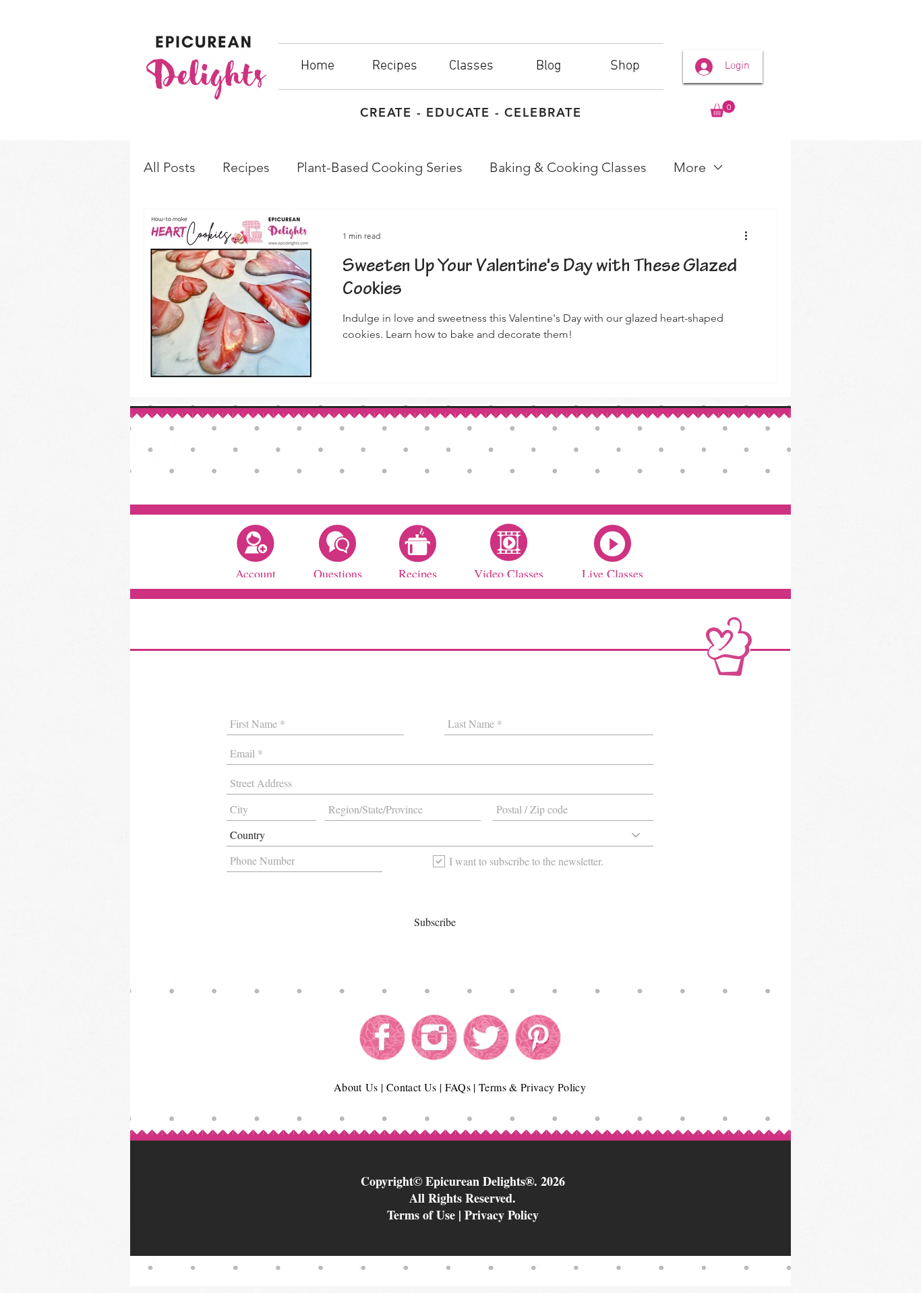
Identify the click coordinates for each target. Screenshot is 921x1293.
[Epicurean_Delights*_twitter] (486, 1037)
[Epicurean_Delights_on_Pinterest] (538, 1037)
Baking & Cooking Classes (568, 167)
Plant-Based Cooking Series (380, 167)
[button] (722, 108)
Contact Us (411, 1087)
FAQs (458, 1087)
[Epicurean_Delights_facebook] (382, 1037)
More (690, 167)
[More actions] (750, 236)
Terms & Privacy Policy (532, 1087)
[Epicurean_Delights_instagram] (434, 1037)
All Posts (170, 167)
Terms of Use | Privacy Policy (463, 1215)
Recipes (246, 167)
